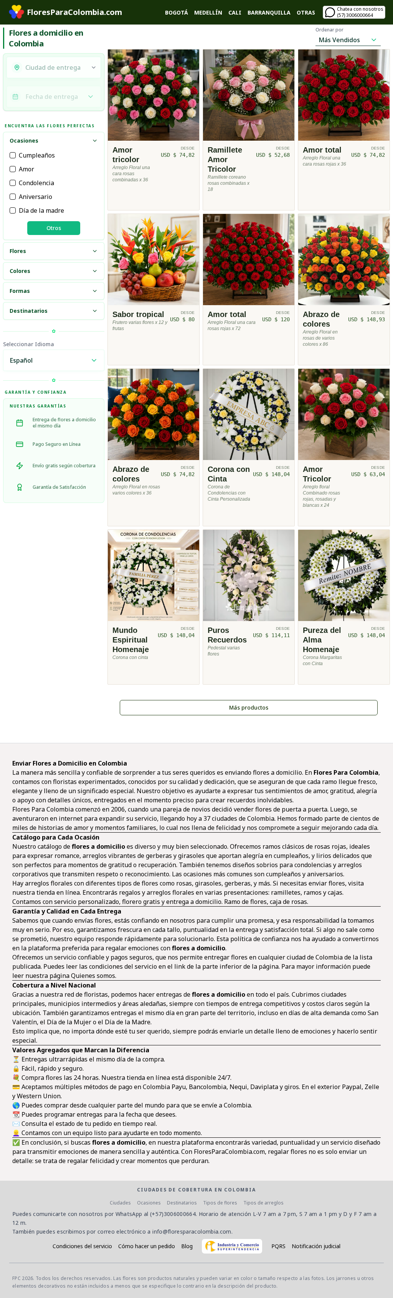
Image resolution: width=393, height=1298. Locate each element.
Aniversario (35, 196)
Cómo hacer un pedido (146, 1246)
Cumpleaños (37, 155)
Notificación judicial (316, 1246)
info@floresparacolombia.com (191, 1231)
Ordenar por (329, 30)
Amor (26, 169)
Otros (53, 228)
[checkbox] (13, 155)
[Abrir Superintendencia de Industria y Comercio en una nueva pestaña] (232, 1246)
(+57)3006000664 (173, 1213)
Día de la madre (41, 210)
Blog (187, 1246)
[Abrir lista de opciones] (93, 67)
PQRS (278, 1246)
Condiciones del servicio (82, 1246)
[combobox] (55, 67)
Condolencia (36, 183)
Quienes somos (93, 975)
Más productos (248, 707)
